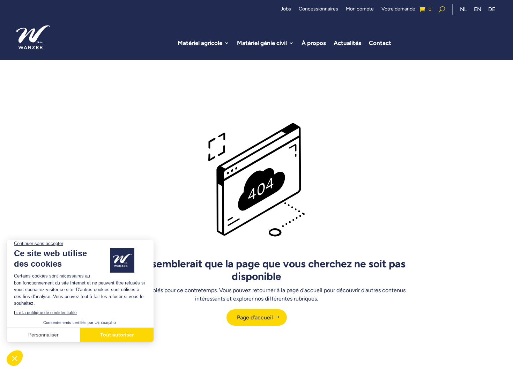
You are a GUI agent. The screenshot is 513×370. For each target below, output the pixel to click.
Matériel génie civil (262, 42)
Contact (380, 42)
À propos (314, 42)
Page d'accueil (255, 317)
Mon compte (360, 9)
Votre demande (398, 9)
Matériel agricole (200, 42)
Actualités (347, 42)
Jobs (286, 9)
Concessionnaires (318, 9)
